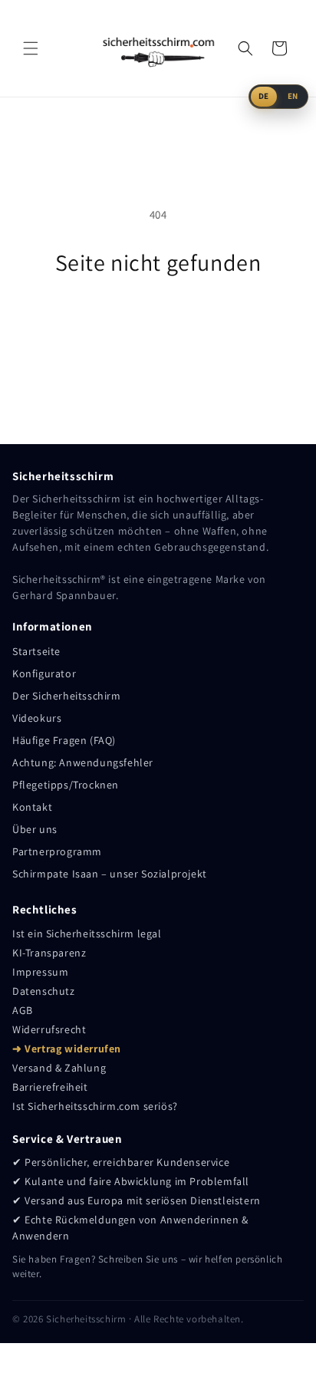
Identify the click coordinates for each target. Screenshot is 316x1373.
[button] (31, 48)
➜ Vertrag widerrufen (66, 1048)
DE (263, 96)
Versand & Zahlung (59, 1068)
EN (293, 96)
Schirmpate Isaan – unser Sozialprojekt (109, 874)
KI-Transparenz (49, 953)
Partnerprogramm (57, 851)
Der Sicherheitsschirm (66, 696)
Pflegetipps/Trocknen (65, 785)
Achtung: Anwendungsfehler (82, 762)
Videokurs (36, 718)
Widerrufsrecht (49, 1029)
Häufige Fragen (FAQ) (64, 740)
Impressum (40, 972)
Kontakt (32, 807)
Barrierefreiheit (50, 1087)
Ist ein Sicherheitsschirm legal (87, 933)
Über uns (35, 829)
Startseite (36, 651)
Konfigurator (44, 673)
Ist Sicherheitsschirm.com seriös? (95, 1106)
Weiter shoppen (158, 318)
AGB (22, 1010)
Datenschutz (43, 991)
